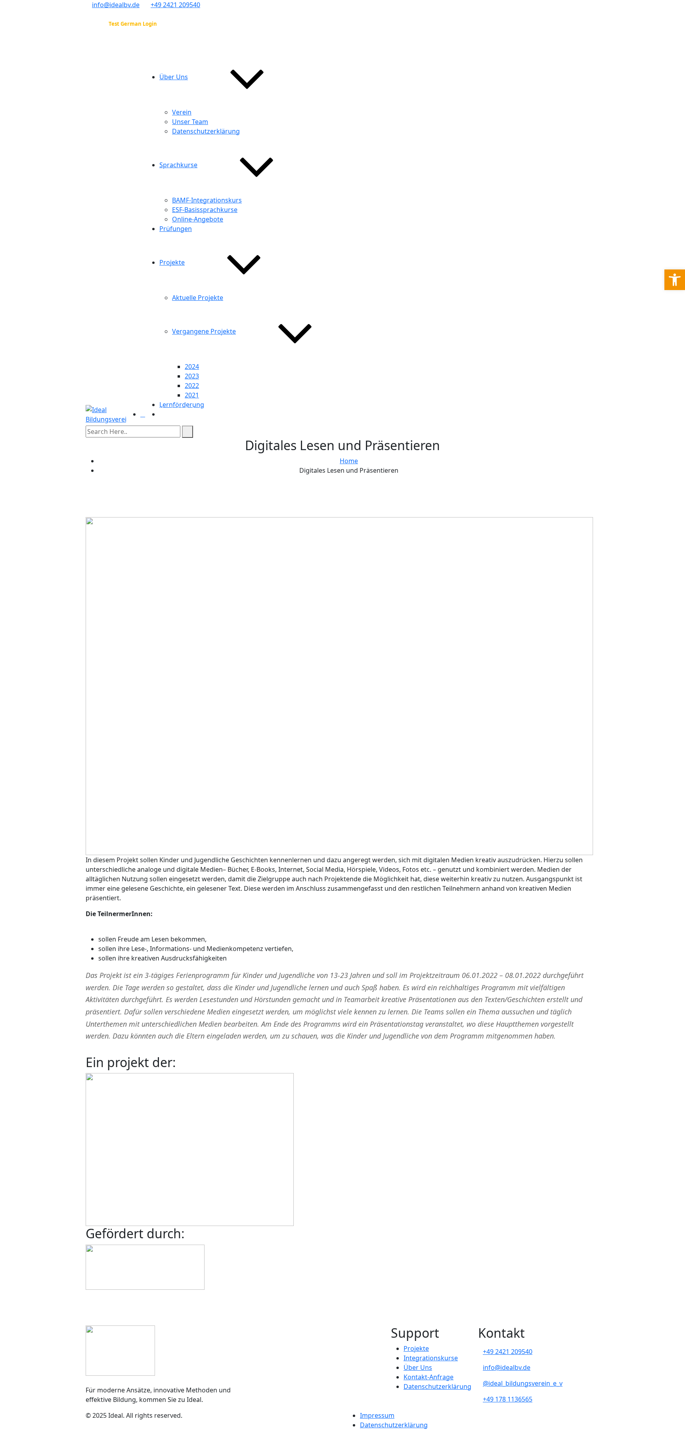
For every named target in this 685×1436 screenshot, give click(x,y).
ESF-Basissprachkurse (204, 209)
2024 (192, 366)
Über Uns (173, 77)
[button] (674, 279)
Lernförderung (181, 404)
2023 (192, 376)
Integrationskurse (431, 1358)
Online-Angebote (197, 219)
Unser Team (190, 121)
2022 (192, 385)
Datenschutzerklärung (206, 131)
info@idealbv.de (116, 4)
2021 (192, 395)
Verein (181, 112)
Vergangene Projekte (204, 331)
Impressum (377, 1415)
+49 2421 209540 (175, 4)
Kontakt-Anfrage (428, 1377)
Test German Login (133, 23)
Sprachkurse (178, 164)
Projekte (172, 262)
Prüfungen (175, 228)
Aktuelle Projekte (197, 297)
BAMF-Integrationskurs (207, 200)
